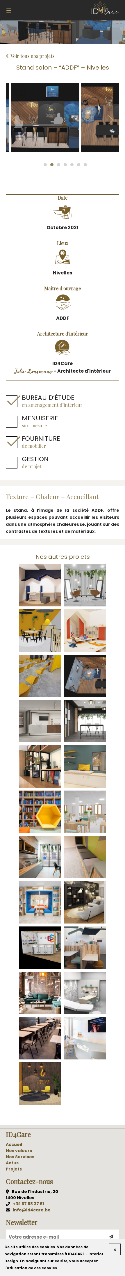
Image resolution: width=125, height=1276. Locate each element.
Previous (14, 120)
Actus (12, 1163)
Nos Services (20, 1157)
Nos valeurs (19, 1151)
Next (110, 120)
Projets (14, 1169)
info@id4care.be (32, 1210)
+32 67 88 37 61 (28, 1204)
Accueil (14, 1144)
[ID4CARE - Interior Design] (105, 8)
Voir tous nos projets (32, 56)
